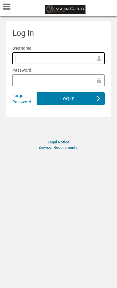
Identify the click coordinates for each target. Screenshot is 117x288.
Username (21, 48)
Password (21, 70)
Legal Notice (58, 142)
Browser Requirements (58, 147)
